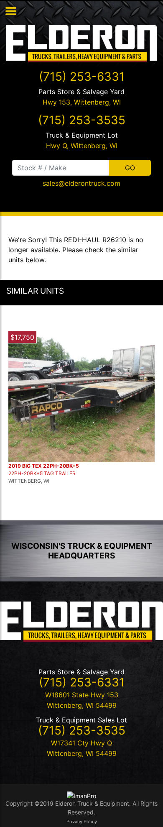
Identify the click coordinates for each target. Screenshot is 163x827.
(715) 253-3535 (81, 120)
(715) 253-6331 (82, 76)
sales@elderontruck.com (81, 183)
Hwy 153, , (82, 102)
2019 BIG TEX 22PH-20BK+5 (43, 466)
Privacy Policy (81, 821)
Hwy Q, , (81, 145)
